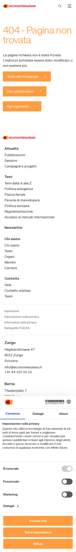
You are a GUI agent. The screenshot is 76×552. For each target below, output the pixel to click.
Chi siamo (12, 238)
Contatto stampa (17, 290)
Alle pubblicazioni (20, 91)
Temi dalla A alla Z (18, 183)
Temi (8, 176)
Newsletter (13, 227)
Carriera (10, 268)
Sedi (7, 284)
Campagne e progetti (20, 166)
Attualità (11, 148)
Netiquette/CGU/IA (17, 328)
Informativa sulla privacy (20, 322)
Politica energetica (18, 188)
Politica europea (16, 205)
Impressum (11, 311)
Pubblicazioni (14, 155)
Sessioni (10, 160)
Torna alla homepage (22, 76)
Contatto (11, 278)
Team (8, 251)
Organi (9, 256)
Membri (10, 262)
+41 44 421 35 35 (18, 372)
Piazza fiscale (14, 194)
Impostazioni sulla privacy (21, 317)
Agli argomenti (18, 106)
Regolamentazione (18, 211)
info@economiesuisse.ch (23, 367)
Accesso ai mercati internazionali (29, 217)
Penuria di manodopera (22, 200)
